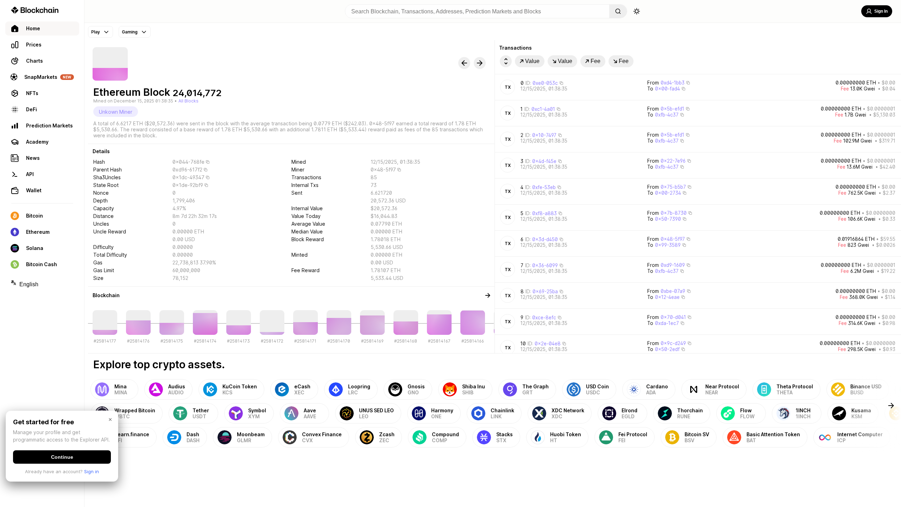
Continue (62, 457)
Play (95, 32)
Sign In (881, 11)
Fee (595, 61)
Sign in (91, 471)
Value (532, 61)
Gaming (130, 32)
